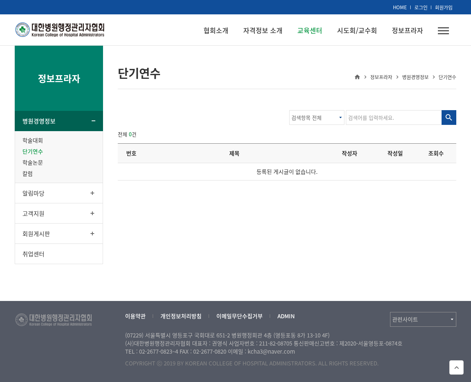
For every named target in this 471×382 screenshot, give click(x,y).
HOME (400, 7)
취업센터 (33, 253)
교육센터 (309, 30)
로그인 (421, 7)
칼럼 (27, 173)
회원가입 (444, 7)
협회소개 (216, 30)
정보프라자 (407, 30)
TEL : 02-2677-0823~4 (151, 351)
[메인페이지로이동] (60, 28)
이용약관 (135, 316)
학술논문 (32, 162)
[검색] (449, 117)
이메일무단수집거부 (239, 316)
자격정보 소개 (263, 30)
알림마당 (33, 193)
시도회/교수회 (357, 30)
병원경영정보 (39, 120)
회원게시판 (36, 233)
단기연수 (32, 151)
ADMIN (286, 316)
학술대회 (32, 140)
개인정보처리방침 (181, 316)
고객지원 (33, 213)
